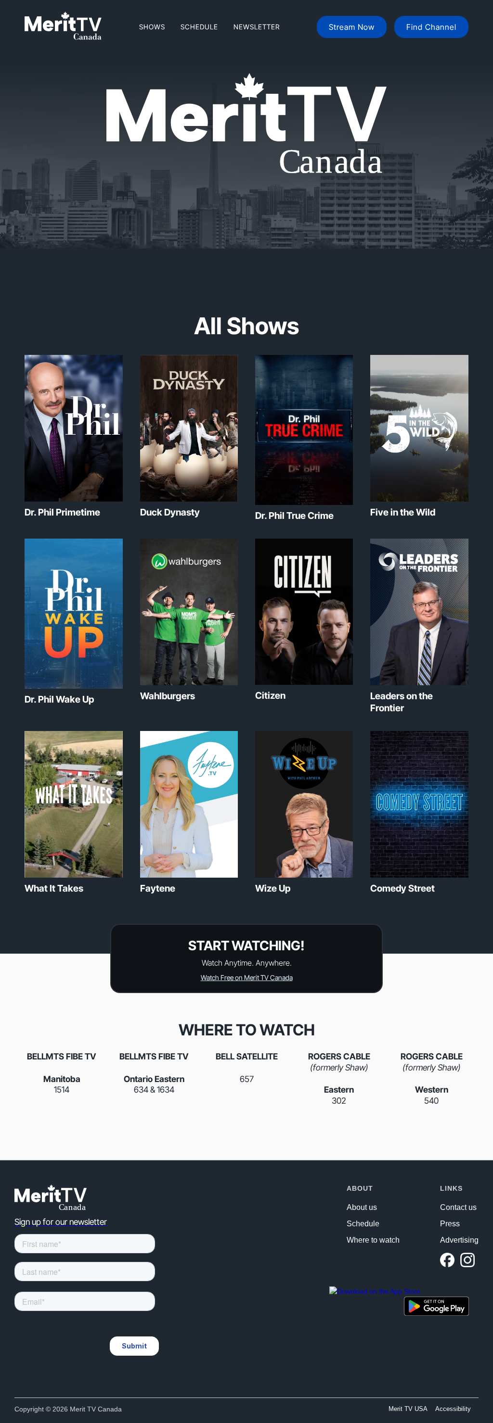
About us (362, 1207)
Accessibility (453, 1408)
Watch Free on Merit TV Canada (247, 977)
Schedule (199, 27)
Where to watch (373, 1240)
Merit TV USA (408, 1408)
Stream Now (352, 27)
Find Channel (431, 27)
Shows (152, 27)
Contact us (458, 1207)
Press (450, 1224)
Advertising (459, 1240)
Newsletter (257, 27)
